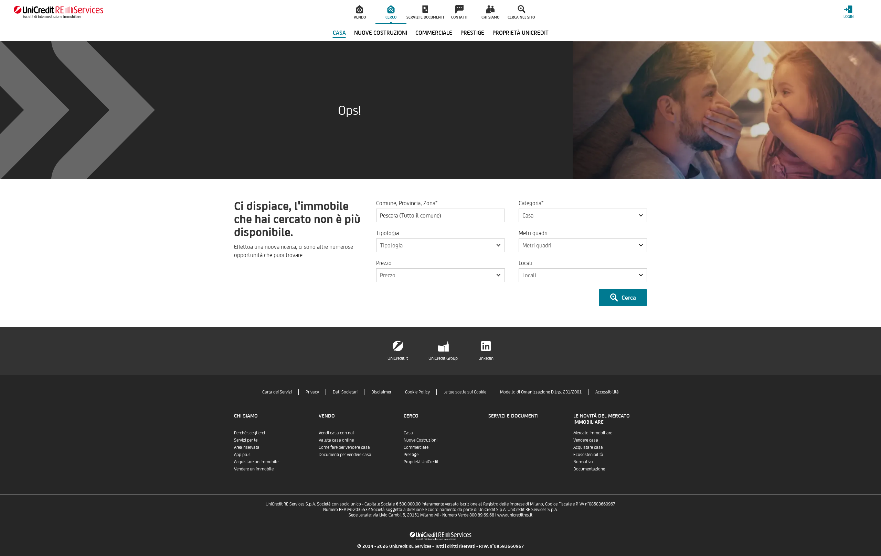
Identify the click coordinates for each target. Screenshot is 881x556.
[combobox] (583, 215)
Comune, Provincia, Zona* (406, 203)
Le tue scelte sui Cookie (465, 391)
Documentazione (589, 468)
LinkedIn (485, 358)
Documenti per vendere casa (345, 454)
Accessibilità (607, 391)
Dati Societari (345, 391)
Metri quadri (533, 233)
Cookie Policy (417, 391)
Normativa (583, 461)
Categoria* (531, 203)
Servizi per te (245, 440)
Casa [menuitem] (339, 32)
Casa (408, 432)
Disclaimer (381, 391)
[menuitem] (359, 12)
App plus (242, 454)
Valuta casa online (336, 440)
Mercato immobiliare (592, 432)
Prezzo (384, 262)
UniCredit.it (398, 358)
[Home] (58, 12)
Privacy (312, 391)
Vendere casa (585, 440)
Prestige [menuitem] (472, 32)
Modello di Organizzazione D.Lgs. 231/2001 (541, 391)
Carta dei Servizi (277, 391)
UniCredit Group (443, 358)
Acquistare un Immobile (256, 461)
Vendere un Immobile (254, 468)
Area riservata (246, 447)
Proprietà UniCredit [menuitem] (520, 32)
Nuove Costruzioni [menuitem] (380, 32)
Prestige (411, 454)
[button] (583, 215)
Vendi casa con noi (336, 432)
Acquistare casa (588, 447)
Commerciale (416, 447)
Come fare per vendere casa (344, 447)
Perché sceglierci (249, 432)
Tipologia (387, 233)
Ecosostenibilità (588, 454)
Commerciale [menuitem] (433, 32)
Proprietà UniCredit (421, 461)
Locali (525, 262)
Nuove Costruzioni (420, 440)
